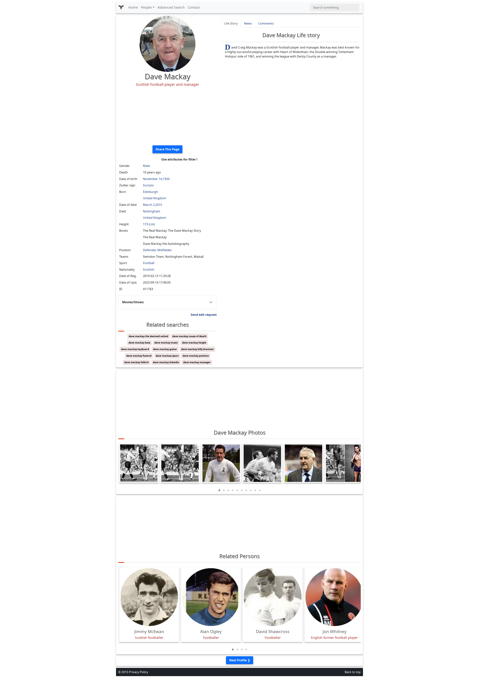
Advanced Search (171, 7)
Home (133, 7)
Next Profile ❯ (239, 660)
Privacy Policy (138, 672)
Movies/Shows (133, 302)
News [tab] (248, 23)
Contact (194, 7)
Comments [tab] (266, 23)
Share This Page (167, 149)
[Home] (121, 7)
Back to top (353, 672)
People (146, 7)
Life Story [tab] (231, 23)
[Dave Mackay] (167, 43)
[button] (219, 490)
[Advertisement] (167, 116)
